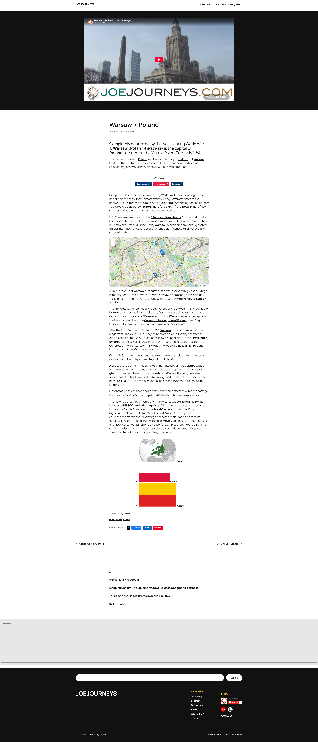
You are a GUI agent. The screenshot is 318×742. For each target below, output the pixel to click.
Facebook (136, 528)
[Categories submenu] (241, 4)
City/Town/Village (126, 513)
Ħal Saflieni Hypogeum (124, 579)
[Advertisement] (159, 643)
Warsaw (131, 131)
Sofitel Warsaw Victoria (91, 543)
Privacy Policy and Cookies (231, 734)
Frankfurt (188, 299)
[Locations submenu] (225, 4)
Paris (118, 302)
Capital (113, 513)
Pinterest (157, 528)
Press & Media (213, 734)
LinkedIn (147, 528)
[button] (155, 275)
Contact (226, 715)
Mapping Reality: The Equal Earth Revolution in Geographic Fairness (153, 587)
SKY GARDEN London (227, 543)
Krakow (183, 159)
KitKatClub (116, 604)
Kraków (114, 312)
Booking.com (142, 184)
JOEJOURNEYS (85, 4)
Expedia (176, 184)
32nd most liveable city (166, 217)
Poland (124, 131)
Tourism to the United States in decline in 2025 (139, 596)
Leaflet (203, 285)
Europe (117, 131)
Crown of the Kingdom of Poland (165, 320)
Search (234, 677)
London (201, 299)
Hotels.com (160, 184)
